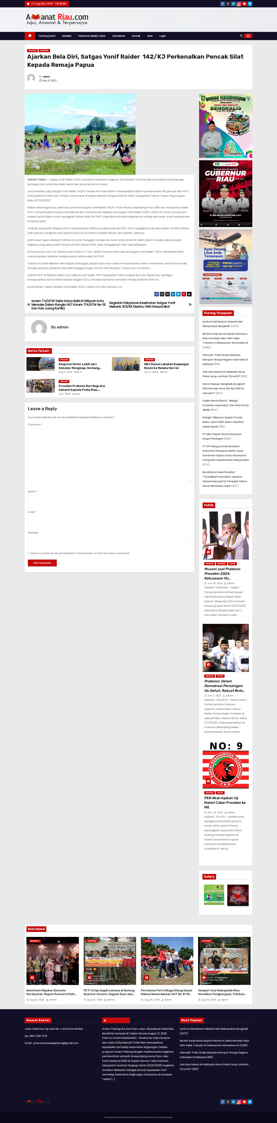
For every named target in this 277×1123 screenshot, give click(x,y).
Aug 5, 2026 (65, 372)
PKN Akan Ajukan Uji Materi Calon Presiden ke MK (225, 803)
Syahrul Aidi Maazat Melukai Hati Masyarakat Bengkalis (214, 1029)
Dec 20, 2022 (216, 812)
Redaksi (67, 36)
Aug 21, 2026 (37, 999)
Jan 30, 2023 (215, 583)
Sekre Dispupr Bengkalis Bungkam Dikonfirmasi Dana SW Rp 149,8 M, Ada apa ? (223, 388)
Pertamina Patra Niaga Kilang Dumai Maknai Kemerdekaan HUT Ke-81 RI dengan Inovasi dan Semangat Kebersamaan (166, 996)
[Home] (30, 36)
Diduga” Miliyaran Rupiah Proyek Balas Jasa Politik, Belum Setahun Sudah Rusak (223, 422)
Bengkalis (34, 941)
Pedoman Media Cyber (92, 36)
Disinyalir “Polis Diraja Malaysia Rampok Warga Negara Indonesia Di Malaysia (225, 359)
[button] (241, 36)
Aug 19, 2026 (209, 999)
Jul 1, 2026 (65, 393)
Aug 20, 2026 (95, 999)
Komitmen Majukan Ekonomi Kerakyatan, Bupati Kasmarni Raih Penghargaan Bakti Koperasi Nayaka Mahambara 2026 (52, 996)
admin (46, 76)
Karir (150, 36)
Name (32, 491)
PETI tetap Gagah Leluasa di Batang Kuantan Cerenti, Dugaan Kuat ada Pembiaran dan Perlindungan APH (109, 994)
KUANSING (92, 941)
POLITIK (232, 563)
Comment (35, 424)
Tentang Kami (47, 36)
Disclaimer (119, 36)
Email (32, 512)
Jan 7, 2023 (215, 695)
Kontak (136, 36)
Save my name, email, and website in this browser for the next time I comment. (80, 553)
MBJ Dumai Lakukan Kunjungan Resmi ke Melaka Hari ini (166, 366)
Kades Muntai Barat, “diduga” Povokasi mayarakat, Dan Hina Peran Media (225, 405)
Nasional (44, 50)
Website (33, 533)
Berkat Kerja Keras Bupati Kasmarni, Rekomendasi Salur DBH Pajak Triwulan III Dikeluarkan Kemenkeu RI (225, 338)
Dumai (147, 941)
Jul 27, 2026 (151, 372)
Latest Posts (117, 1020)
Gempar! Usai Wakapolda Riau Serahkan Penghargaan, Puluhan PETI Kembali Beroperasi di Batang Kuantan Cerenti (222, 996)
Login (163, 36)
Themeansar (165, 1117)
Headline (32, 50)
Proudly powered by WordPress (121, 1117)
